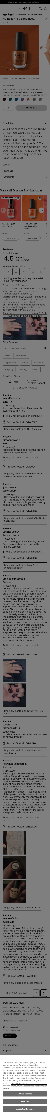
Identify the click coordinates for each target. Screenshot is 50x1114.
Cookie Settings (25, 1094)
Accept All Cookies (24, 1109)
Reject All (25, 1101)
